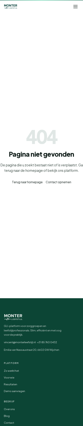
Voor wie (9, 377)
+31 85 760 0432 (47, 342)
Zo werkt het (11, 370)
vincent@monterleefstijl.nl (20, 342)
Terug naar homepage (27, 182)
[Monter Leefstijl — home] (10, 6)
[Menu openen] (75, 6)
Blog (7, 415)
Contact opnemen (58, 182)
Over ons (9, 409)
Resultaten (10, 384)
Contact (9, 422)
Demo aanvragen (14, 391)
